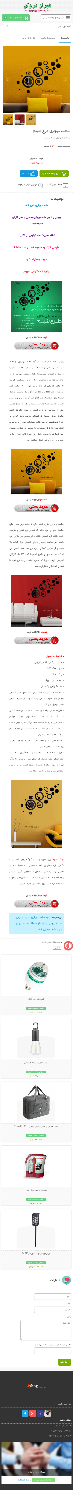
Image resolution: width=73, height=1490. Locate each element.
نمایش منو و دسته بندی (53, 17)
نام (70, 1290)
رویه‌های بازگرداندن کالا (61, 1431)
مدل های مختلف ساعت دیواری (31, 923)
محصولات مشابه (48, 38)
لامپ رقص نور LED (36, 999)
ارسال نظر (64, 1362)
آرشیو (57, 948)
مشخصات (65, 38)
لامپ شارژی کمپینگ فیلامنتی (36, 1063)
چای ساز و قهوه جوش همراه (36, 1190)
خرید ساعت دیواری (40, 917)
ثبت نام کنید (23, 1480)
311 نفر (25, 173)
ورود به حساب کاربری (43, 1480)
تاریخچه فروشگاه (64, 1426)
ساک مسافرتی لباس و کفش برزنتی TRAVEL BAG (36, 1126)
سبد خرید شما (16, 17)
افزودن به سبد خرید (50, 173)
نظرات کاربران (28, 38)
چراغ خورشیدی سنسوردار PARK (36, 1254)
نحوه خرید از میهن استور (60, 1435)
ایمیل (69, 1303)
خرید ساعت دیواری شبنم (50, 929)
